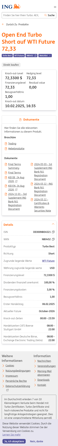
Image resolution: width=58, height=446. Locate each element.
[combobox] (22, 15)
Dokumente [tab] (30, 119)
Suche (51, 15)
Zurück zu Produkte (17, 24)
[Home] (11, 7)
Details (8, 224)
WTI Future (48, 260)
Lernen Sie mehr (11, 434)
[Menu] (55, 7)
